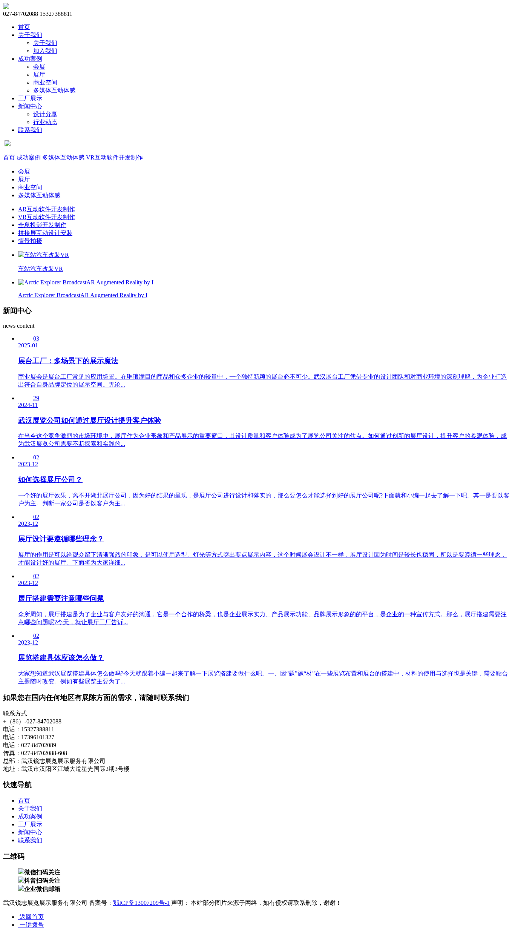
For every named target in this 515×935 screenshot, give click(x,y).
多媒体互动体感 (54, 90)
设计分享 (45, 114)
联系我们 (30, 130)
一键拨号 (31, 924)
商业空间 (45, 82)
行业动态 (45, 122)
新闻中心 (30, 106)
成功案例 (30, 58)
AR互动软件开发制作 (46, 209)
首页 (24, 27)
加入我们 (45, 51)
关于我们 (30, 35)
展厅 (39, 74)
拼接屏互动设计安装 (45, 233)
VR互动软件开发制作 (114, 157)
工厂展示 (30, 98)
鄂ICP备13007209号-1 (141, 903)
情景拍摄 (30, 241)
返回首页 (31, 917)
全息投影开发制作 (42, 225)
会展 (39, 66)
